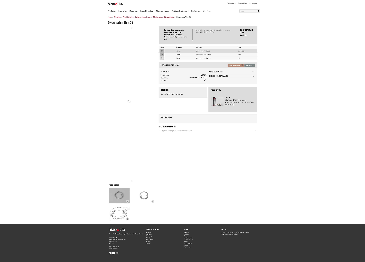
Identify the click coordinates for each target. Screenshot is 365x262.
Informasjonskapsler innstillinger (229, 234)
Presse (186, 236)
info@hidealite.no (113, 248)
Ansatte (186, 245)
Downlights (149, 232)
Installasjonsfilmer (188, 238)
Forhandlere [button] (231, 3)
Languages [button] (253, 3)
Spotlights (149, 234)
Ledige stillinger (188, 243)
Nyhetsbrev (187, 234)
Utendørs (148, 238)
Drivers (148, 241)
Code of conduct (188, 239)
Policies (186, 241)
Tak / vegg (149, 236)
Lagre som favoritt (235, 65)
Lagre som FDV (250, 65)
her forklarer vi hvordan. (244, 232)
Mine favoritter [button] (242, 3)
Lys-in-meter (149, 239)
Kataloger (186, 232)
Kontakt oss (187, 247)
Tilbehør (148, 243)
